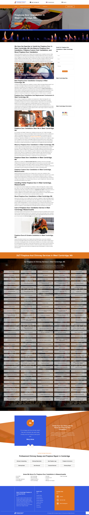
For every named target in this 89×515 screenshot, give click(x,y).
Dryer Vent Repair (28, 378)
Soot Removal (45, 275)
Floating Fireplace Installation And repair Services (62, 399)
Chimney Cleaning (28, 271)
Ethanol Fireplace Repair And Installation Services (62, 311)
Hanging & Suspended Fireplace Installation (78, 390)
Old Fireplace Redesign (62, 332)
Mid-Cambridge (34, 477)
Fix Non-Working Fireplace (28, 283)
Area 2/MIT (18, 476)
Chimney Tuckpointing (79, 287)
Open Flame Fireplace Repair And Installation (11, 394)
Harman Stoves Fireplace (28, 351)
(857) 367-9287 (70, 6)
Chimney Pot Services (62, 299)
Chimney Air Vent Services (11, 340)
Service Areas (37, 6)
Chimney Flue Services (79, 295)
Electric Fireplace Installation (28, 310)
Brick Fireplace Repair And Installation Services (11, 399)
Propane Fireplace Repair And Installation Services (12, 315)
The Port (47, 479)
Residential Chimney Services (62, 324)
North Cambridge (34, 480)
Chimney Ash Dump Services (45, 299)
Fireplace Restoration (11, 283)
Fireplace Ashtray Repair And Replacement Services (79, 315)
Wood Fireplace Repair (28, 306)
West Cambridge (63, 476)
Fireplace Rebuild (12, 306)
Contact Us (45, 6)
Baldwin (17, 477)
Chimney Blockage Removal (28, 291)
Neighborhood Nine (34, 479)
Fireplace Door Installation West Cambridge (25, 29)
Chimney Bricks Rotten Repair (62, 328)
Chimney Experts (12, 378)
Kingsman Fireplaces (61, 344)
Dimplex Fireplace (62, 351)
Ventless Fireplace (45, 389)
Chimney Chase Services (45, 295)
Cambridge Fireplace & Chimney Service (61, 513)
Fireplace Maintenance (28, 385)
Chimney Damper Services (28, 299)
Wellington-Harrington (50, 480)
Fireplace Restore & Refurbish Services (28, 399)
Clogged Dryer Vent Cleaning (12, 374)
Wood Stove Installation (62, 385)
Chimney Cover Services (62, 295)
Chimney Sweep (11, 271)
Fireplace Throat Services (11, 324)
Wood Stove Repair (45, 385)
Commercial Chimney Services (45, 324)
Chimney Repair (62, 275)
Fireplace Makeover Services (45, 394)
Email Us (64, 2)
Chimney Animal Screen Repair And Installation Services (62, 283)
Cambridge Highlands (20, 479)
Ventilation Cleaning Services (28, 394)
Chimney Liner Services (12, 299)
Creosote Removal (28, 275)
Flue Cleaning (11, 275)
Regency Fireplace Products (79, 340)
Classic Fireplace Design (79, 332)
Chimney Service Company (62, 374)
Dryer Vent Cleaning (78, 367)
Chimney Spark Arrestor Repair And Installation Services (45, 283)
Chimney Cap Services (28, 295)
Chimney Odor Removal (28, 332)
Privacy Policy (38, 507)
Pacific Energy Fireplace (28, 355)
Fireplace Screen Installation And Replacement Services (78, 363)
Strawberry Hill (49, 477)
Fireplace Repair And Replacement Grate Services (28, 320)
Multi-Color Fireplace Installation (45, 340)
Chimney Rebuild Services (28, 367)
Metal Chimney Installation (11, 287)
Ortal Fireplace (62, 355)
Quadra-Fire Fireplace (79, 351)
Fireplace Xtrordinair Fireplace (79, 355)
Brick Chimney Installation (78, 283)
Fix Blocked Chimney (11, 328)
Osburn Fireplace (45, 351)
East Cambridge (34, 476)
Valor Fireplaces (28, 344)
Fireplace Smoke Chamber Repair (45, 287)
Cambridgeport (19, 480)
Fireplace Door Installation (45, 315)
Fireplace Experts (79, 374)
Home (16, 6)
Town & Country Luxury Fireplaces (45, 344)
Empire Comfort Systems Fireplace (12, 363)
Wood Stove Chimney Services (12, 389)
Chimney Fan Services (78, 299)
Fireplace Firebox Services (36, 136)
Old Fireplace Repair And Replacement (62, 291)
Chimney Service (45, 271)
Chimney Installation (78, 275)
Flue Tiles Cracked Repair (45, 332)
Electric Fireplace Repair (62, 306)
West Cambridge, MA (63, 503)
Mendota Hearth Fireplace (45, 355)
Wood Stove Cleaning (78, 385)
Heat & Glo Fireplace (11, 351)
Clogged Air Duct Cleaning (28, 374)
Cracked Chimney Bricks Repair (78, 328)
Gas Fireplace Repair (45, 306)
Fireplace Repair (45, 279)
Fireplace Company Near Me (12, 385)
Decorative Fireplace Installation (78, 378)
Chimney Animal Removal (62, 363)
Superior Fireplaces (11, 344)
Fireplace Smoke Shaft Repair (28, 287)
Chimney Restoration (11, 291)
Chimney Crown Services (11, 295)
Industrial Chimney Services (79, 324)
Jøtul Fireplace (11, 355)
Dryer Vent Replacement (45, 378)
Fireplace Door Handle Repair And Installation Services (62, 315)
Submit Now (65, 71)
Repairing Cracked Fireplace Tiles (45, 328)
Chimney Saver (78, 291)
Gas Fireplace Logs (52, 461)
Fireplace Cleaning (79, 271)
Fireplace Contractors (67, 461)
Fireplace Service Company (45, 374)
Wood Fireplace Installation (78, 306)
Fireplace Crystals (28, 340)
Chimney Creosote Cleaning (28, 279)
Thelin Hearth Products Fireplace (28, 363)
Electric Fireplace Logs (28, 324)
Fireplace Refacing (62, 287)
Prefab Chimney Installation (45, 367)
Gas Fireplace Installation (11, 310)
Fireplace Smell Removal (12, 332)
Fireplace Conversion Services (62, 389)
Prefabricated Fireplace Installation (79, 310)
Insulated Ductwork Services (79, 394)
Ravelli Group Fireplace (45, 363)
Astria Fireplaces (79, 344)
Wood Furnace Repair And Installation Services (45, 311)
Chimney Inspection (62, 271)
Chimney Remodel (62, 394)
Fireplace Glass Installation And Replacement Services (28, 315)
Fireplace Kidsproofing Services (62, 367)
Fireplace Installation (62, 279)
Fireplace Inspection (45, 291)
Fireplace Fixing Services (28, 389)
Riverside (47, 476)
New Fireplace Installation (78, 279)
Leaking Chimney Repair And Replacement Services (28, 328)
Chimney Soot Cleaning (12, 279)
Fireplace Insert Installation (12, 367)
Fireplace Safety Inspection (62, 378)
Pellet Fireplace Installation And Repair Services (62, 340)
